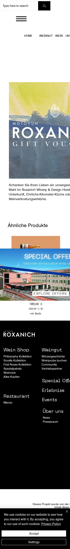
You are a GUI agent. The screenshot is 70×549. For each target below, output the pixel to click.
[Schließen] (64, 513)
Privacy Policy (51, 523)
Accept (34, 533)
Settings (33, 542)
